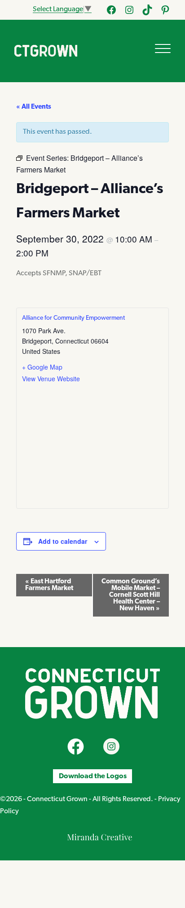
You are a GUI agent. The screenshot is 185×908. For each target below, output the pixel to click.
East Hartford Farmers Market (49, 585)
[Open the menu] (163, 48)
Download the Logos (93, 776)
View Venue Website (51, 378)
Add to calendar (62, 541)
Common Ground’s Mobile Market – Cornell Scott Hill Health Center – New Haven (130, 595)
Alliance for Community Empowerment (73, 318)
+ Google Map (42, 366)
